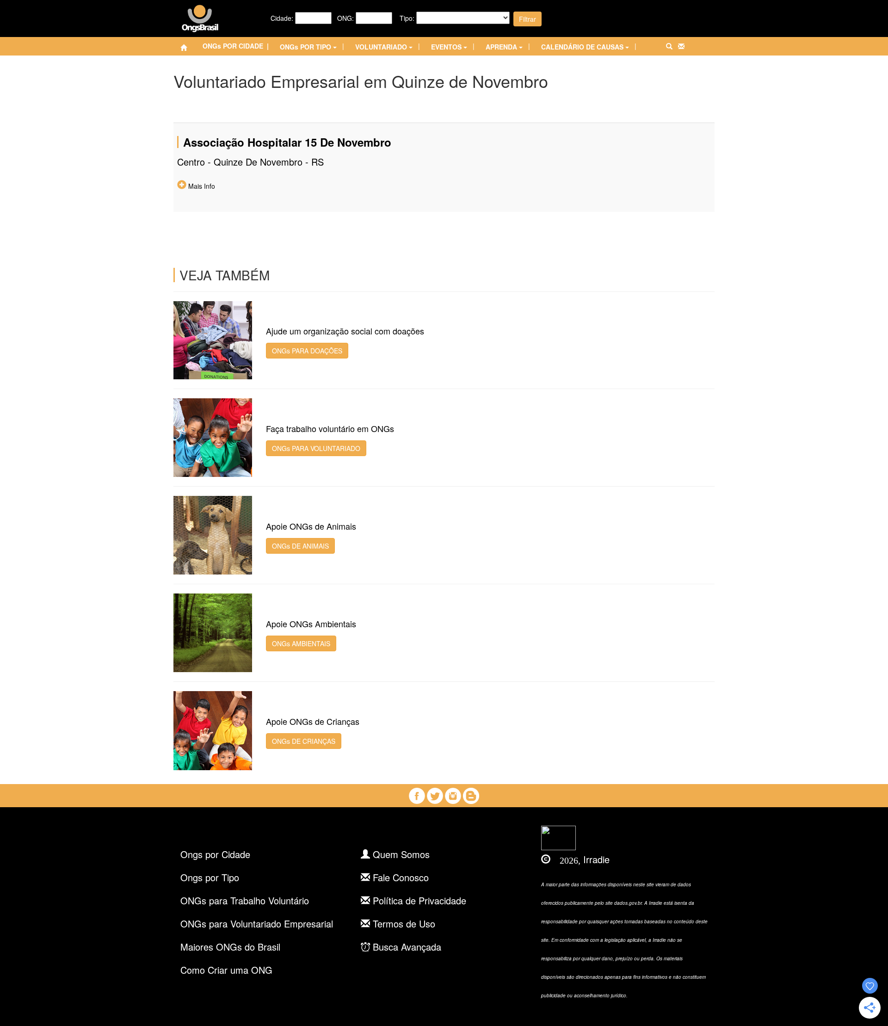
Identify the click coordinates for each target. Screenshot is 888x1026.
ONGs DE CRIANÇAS (303, 741)
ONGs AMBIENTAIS (301, 643)
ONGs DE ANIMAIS (300, 545)
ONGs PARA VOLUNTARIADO (316, 448)
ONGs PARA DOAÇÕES (307, 350)
